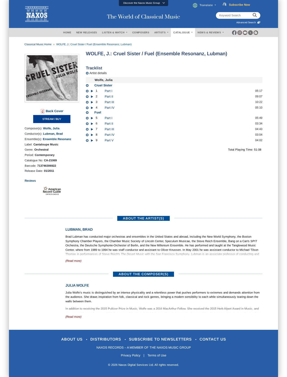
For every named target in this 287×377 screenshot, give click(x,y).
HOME (67, 32)
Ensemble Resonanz (57, 139)
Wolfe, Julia (51, 128)
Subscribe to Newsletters (161, 339)
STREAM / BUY (51, 119)
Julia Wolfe (77, 285)
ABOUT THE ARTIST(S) (143, 218)
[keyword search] (254, 15)
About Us (72, 339)
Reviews (30, 180)
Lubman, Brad (53, 133)
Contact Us (213, 339)
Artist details (98, 73)
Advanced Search (246, 22)
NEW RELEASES (86, 32)
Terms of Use (157, 355)
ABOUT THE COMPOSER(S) (143, 274)
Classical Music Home (38, 44)
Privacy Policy (130, 355)
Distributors (106, 339)
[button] (143, 3)
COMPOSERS (140, 32)
